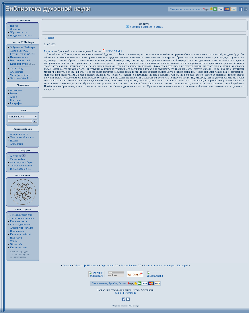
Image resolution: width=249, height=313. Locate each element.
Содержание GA (19, 50)
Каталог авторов (153, 265)
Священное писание (21, 165)
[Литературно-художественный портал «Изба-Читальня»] (135, 276)
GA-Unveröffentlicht (21, 78)
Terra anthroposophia (21, 214)
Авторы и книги (19, 134)
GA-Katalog (16, 68)
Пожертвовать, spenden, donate (186, 9)
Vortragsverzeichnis (20, 75)
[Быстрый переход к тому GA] (33, 54)
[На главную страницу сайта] (48, 17)
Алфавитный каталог (21, 228)
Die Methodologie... (20, 169)
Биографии (16, 103)
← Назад (49, 37)
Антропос (15, 155)
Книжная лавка (18, 221)
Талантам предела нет (22, 218)
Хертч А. (49, 51)
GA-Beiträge (16, 71)
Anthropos (169, 265)
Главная (67, 265)
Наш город (16, 237)
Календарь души (19, 63)
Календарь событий (20, 234)
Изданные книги (19, 57)
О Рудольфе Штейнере (86, 265)
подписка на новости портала (146, 26)
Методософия (17, 159)
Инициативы (17, 231)
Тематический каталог (22, 137)
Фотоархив (16, 90)
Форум (13, 241)
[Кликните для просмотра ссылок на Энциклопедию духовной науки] (24, 155)
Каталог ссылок (18, 247)
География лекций (20, 60)
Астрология (16, 144)
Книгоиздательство (20, 224)
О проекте (15, 29)
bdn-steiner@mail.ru (125, 293)
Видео (13, 93)
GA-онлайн (16, 244)
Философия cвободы (21, 162)
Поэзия (14, 140)
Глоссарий (15, 100)
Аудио (13, 96)
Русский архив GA (20, 54)
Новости (14, 25)
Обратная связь (18, 32)
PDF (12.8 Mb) (114, 51)
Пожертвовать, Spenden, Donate (109, 283)
